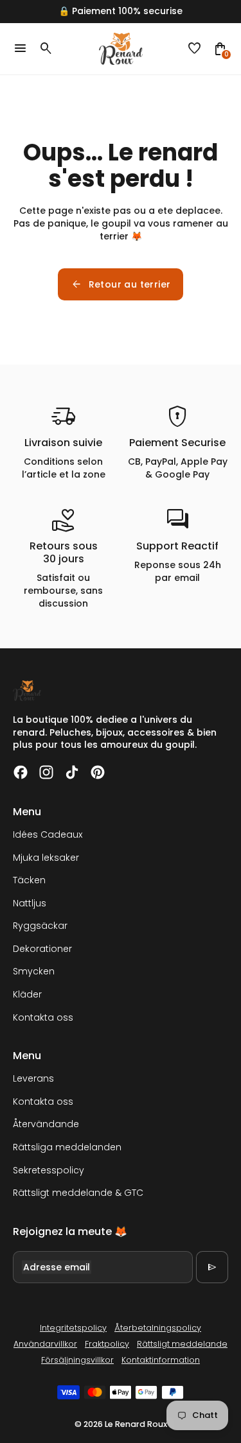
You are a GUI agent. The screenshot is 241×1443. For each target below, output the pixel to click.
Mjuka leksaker (46, 857)
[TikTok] (72, 772)
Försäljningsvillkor (77, 1359)
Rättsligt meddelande (182, 1343)
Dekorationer (42, 948)
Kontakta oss (43, 1017)
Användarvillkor (45, 1343)
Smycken (34, 971)
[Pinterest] (97, 772)
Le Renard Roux (136, 1424)
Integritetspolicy (73, 1327)
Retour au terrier (121, 284)
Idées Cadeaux (47, 834)
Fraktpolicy (107, 1343)
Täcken (29, 880)
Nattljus (29, 903)
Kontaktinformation (160, 1359)
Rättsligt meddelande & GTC (78, 1192)
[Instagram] (46, 772)
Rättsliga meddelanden (67, 1147)
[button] (194, 48)
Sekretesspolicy (48, 1170)
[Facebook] (20, 772)
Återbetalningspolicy (157, 1327)
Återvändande (46, 1124)
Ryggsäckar (40, 925)
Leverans (33, 1078)
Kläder (27, 994)
